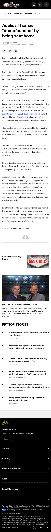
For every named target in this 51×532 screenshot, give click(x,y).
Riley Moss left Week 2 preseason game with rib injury (26, 399)
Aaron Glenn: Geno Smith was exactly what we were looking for (28, 360)
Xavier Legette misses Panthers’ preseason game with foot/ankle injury (29, 386)
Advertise (5, 506)
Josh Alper (13, 338)
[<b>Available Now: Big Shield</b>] (38, 261)
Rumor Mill (18, 13)
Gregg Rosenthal (10, 43)
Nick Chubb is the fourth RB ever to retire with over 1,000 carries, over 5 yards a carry (27, 373)
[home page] (11, 4)
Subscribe (7, 439)
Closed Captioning (23, 506)
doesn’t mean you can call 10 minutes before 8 (21, 113)
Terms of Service (36, 510)
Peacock (28, 13)
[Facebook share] (4, 51)
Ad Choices (15, 508)
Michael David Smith (17, 378)
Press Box (5, 508)
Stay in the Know (9, 429)
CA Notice (25, 510)
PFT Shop (39, 13)
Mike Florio (13, 404)
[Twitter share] (10, 51)
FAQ (32, 506)
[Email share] (16, 51)
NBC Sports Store (42, 506)
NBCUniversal (16, 514)
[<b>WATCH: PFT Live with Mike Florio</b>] (25, 288)
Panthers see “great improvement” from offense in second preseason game (27, 347)
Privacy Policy (25, 508)
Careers (12, 506)
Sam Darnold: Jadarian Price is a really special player (29, 334)
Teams (6, 13)
